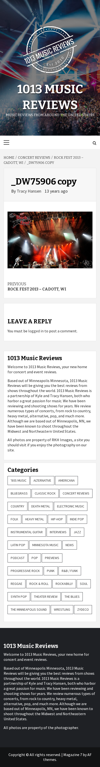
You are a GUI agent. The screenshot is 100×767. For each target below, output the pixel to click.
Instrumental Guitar (27, 532)
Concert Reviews (76, 493)
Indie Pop (77, 519)
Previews (52, 558)
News (70, 545)
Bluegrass (19, 493)
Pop (35, 558)
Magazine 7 (72, 754)
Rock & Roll (39, 583)
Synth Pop (19, 596)
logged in (36, 330)
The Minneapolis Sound (29, 609)
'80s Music (18, 480)
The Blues (72, 596)
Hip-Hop (57, 519)
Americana (66, 480)
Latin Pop (18, 545)
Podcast (18, 558)
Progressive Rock (25, 571)
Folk (14, 519)
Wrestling (62, 609)
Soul (84, 583)
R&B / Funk (70, 571)
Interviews (58, 532)
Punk (51, 571)
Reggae (16, 583)
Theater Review (46, 596)
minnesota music (45, 545)
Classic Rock (45, 493)
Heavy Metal (34, 519)
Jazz (77, 532)
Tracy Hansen (29, 191)
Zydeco (83, 609)
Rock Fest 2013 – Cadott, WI (37, 286)
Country (17, 506)
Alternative (42, 480)
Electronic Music (70, 506)
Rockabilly (64, 583)
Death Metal (40, 506)
